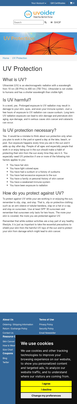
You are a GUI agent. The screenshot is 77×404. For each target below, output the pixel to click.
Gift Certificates (57, 3)
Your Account (38, 3)
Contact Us (8, 332)
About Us (8, 319)
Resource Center (12, 336)
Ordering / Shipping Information (18, 324)
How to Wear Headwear (14, 345)
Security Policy (46, 328)
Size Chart (8, 349)
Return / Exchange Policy (15, 328)
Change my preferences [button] (46, 395)
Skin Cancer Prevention (14, 341)
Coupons (8, 353)
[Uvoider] (40, 14)
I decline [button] (46, 389)
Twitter (6, 362)
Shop (57, 22)
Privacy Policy (46, 324)
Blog (5, 358)
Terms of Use (46, 319)
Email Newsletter (47, 332)
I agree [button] (46, 383)
